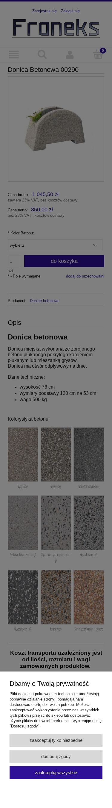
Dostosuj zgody (56, 756)
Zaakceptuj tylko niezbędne (56, 740)
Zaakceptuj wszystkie (56, 772)
